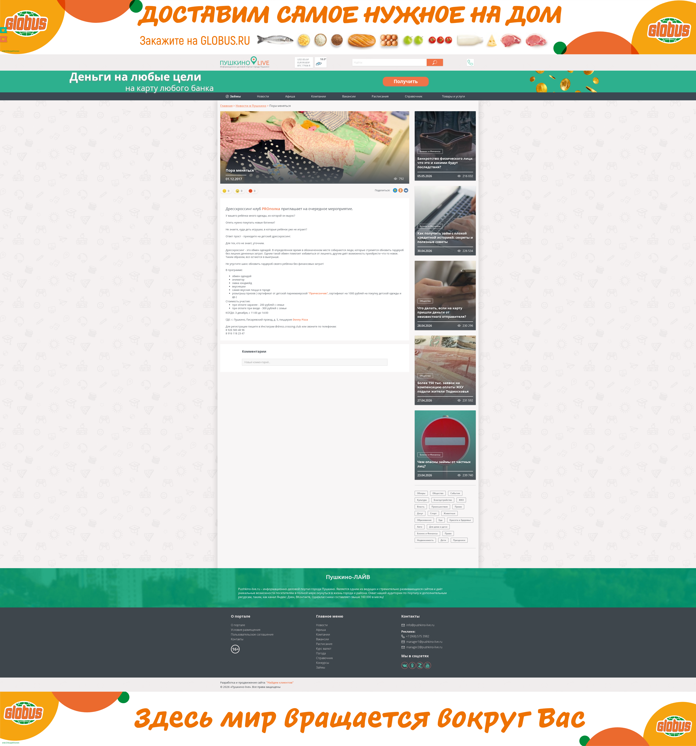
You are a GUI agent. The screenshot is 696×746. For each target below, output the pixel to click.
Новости (263, 96)
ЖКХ (461, 499)
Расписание (324, 644)
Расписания (380, 96)
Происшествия (440, 506)
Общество (425, 300)
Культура (422, 499)
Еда (440, 520)
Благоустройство (443, 499)
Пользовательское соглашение (252, 634)
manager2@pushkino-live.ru (424, 647)
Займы (320, 667)
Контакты (237, 639)
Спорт (433, 513)
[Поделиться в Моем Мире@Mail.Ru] (395, 190)
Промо (458, 506)
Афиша (290, 96)
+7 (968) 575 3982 (417, 636)
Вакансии (349, 96)
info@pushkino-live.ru (420, 625)
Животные (449, 513)
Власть (420, 506)
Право (448, 533)
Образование (424, 520)
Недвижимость (425, 540)
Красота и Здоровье (460, 520)
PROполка (271, 208)
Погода (321, 653)
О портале (238, 625)
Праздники (459, 540)
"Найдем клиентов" (280, 682)
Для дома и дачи (438, 526)
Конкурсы (322, 663)
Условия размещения (245, 630)
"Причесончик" (318, 293)
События (455, 493)
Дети (443, 540)
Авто (419, 526)
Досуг (420, 513)
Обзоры (421, 493)
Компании (318, 96)
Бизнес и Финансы (430, 151)
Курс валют (323, 649)
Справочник (413, 96)
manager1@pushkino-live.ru (424, 642)
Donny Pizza (300, 319)
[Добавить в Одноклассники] (400, 190)
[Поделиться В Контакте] (406, 190)
